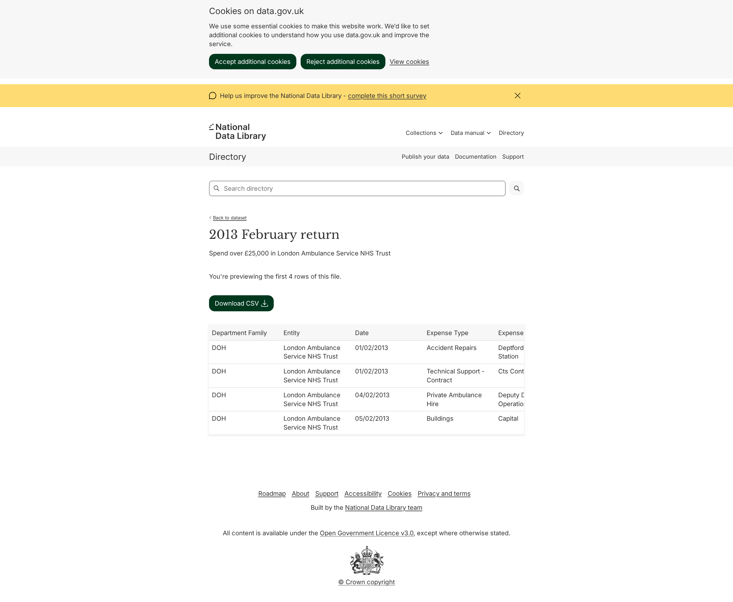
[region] (366, 380)
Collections (421, 132)
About (300, 493)
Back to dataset (230, 218)
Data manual (467, 132)
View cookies (409, 61)
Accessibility (363, 493)
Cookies (400, 493)
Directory (511, 132)
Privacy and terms (444, 493)
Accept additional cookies (253, 61)
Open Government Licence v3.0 (366, 533)
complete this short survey (387, 95)
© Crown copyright (366, 582)
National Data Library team (383, 507)
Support (513, 156)
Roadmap (272, 493)
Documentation (475, 156)
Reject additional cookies (343, 61)
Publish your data (425, 156)
